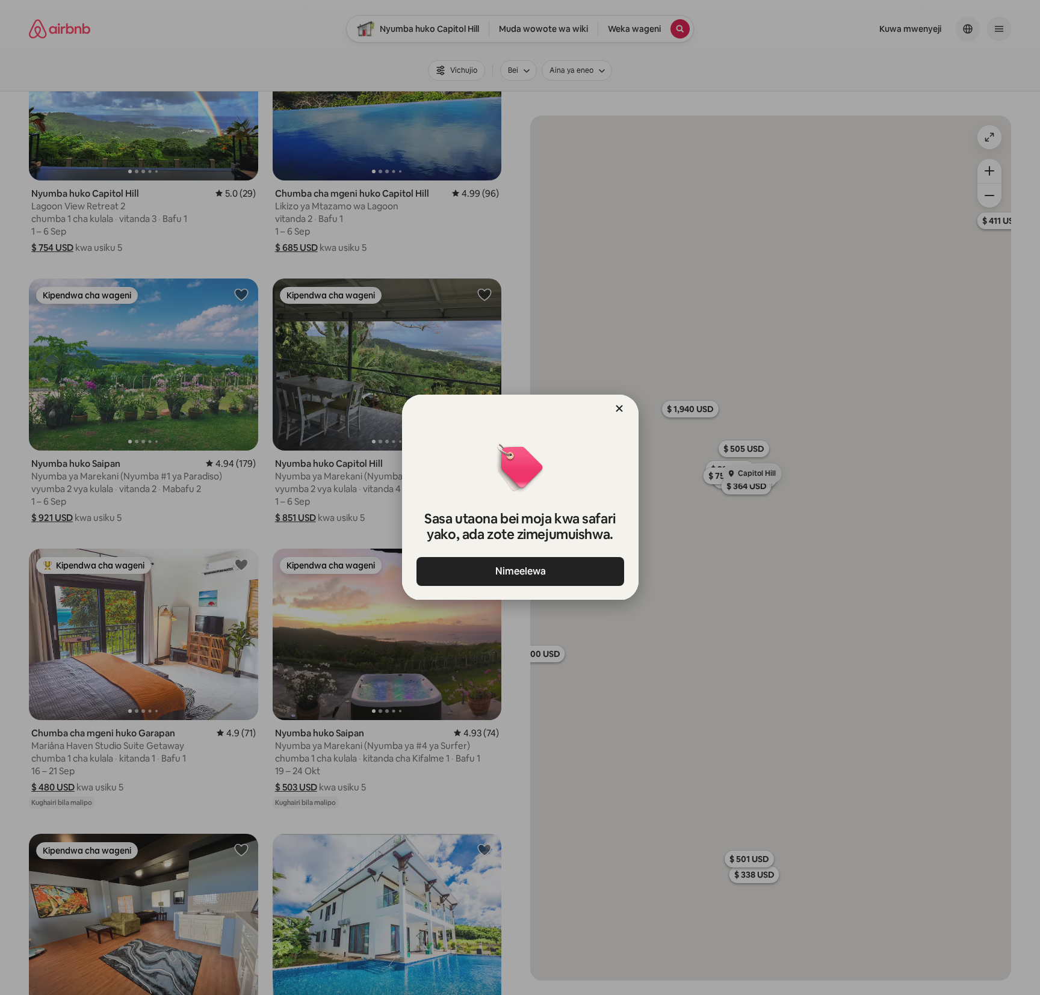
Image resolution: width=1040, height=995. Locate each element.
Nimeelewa (520, 571)
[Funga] (619, 408)
